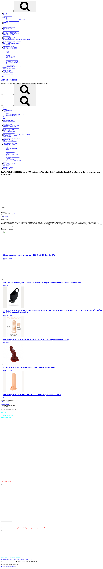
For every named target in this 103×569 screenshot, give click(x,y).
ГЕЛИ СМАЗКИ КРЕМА (9, 68)
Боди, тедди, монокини (11, 53)
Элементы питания (8, 72)
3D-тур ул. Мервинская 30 (12, 21)
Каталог (5, 14)
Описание (5, 216)
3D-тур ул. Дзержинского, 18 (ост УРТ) (15, 19)
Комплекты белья (10, 57)
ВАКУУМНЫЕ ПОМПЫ (9, 34)
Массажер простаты (8, 26)
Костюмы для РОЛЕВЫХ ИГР (13, 66)
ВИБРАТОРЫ (6, 36)
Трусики (8, 55)
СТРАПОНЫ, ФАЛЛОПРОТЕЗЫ (11, 43)
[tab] (52, 216)
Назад (7, 18)
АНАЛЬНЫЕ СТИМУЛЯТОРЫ (11, 31)
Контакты (5, 22)
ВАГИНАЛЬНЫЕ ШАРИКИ (10, 32)
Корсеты (8, 58)
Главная (5, 13)
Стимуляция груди (7, 29)
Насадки (5, 67)
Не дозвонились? (5, 404)
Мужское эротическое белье (12, 62)
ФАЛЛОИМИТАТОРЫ (9, 37)
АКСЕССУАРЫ (7, 70)
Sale (4, 23)
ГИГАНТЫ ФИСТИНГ (9, 38)
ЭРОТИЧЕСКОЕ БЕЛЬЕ (9, 50)
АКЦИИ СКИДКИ (8, 74)
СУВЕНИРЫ (6, 44)
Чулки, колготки (10, 65)
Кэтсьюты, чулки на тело (12, 60)
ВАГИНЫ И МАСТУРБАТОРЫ (11, 33)
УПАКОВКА (6, 71)
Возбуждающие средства (9, 27)
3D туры (5, 17)
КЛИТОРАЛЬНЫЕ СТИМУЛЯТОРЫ (12, 41)
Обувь (7, 52)
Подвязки (8, 63)
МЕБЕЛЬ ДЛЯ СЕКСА (8, 46)
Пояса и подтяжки (10, 56)
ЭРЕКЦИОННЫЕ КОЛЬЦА (10, 47)
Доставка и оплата (7, 16)
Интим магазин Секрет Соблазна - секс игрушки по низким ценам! (17, 559)
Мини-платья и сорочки (12, 61)
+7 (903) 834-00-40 (5, 401)
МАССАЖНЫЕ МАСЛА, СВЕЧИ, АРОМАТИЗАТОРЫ (16, 39)
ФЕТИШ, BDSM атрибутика (10, 48)
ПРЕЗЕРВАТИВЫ (7, 28)
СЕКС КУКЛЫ (7, 42)
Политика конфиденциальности (8, 566)
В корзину (3, 212)
